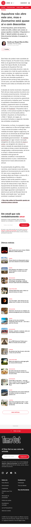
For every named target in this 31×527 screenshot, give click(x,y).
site (4, 109)
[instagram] (3, 473)
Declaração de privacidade (5, 496)
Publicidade (21, 482)
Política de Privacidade (11, 230)
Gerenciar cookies (6, 510)
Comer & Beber (20, 7)
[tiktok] (7, 473)
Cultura (27, 7)
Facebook (12, 109)
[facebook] (11, 473)
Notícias (3, 7)
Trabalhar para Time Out (7, 492)
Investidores (5, 488)
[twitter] (15, 473)
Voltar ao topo (17, 431)
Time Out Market (22, 485)
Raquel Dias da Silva (21, 42)
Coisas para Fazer (11, 7)
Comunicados (5, 485)
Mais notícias (16, 412)
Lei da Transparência (7, 508)
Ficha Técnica (5, 482)
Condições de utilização (5, 504)
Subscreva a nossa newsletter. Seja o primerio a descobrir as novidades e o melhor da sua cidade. (13, 220)
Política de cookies (6, 500)
